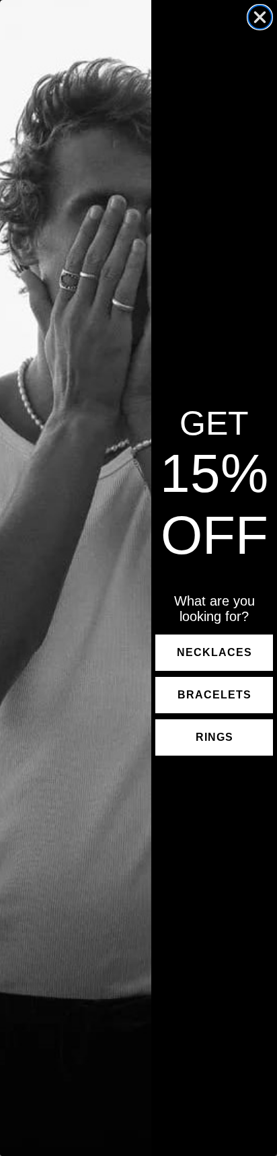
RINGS (214, 737)
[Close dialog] (260, 17)
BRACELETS (214, 694)
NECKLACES (214, 652)
